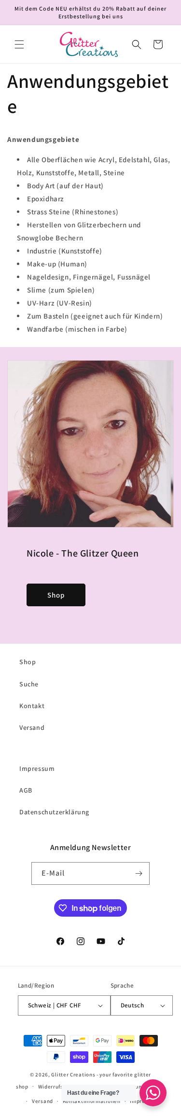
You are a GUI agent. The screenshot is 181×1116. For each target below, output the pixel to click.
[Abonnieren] (138, 873)
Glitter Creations (73, 1074)
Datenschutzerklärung (54, 812)
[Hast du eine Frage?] (153, 1092)
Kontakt (31, 705)
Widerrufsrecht (57, 1086)
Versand (31, 727)
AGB (25, 790)
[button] (19, 44)
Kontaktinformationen (92, 1101)
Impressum (37, 768)
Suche (29, 684)
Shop (56, 595)
